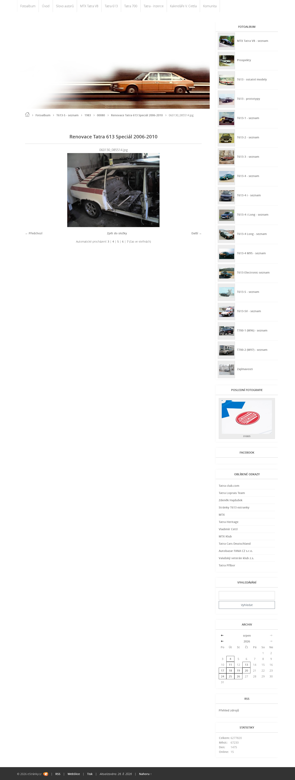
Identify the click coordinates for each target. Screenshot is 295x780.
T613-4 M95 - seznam (251, 253)
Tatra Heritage (228, 522)
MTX (222, 515)
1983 (87, 115)
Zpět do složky (117, 233)
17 (222, 670)
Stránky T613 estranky (234, 507)
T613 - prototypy (248, 99)
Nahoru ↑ (145, 774)
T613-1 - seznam (248, 118)
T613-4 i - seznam (249, 195)
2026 (247, 641)
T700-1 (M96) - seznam (252, 330)
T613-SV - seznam (249, 311)
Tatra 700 (130, 6)
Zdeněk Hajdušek (230, 500)
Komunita (210, 6)
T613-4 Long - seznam (252, 234)
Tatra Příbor (227, 565)
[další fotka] (195, 190)
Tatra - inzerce (154, 6)
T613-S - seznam (67, 115)
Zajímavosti (245, 369)
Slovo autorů (65, 6)
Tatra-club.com (229, 486)
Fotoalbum (28, 6)
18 (230, 670)
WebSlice (74, 774)
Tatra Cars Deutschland (235, 543)
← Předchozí (33, 233)
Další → (196, 233)
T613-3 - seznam (248, 156)
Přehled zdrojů (229, 710)
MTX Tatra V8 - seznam (252, 41)
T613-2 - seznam (248, 137)
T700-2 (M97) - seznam (252, 350)
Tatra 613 (111, 6)
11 (230, 665)
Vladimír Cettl (228, 529)
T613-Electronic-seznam (253, 272)
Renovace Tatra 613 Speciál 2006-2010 (137, 115)
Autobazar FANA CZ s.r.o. (236, 551)
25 (230, 676)
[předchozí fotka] (31, 190)
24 (222, 676)
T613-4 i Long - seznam (252, 214)
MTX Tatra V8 (89, 6)
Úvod (46, 6)
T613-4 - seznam (248, 176)
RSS (57, 774)
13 (246, 665)
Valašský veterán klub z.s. (236, 558)
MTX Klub (225, 536)
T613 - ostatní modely (252, 79)
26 (238, 676)
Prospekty (244, 60)
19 (238, 670)
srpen (247, 635)
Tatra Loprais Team (232, 493)
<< (222, 635)
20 (246, 670)
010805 (246, 436)
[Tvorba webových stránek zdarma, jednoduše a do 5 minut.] (45, 774)
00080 (101, 115)
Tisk (90, 774)
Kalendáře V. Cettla (183, 6)
